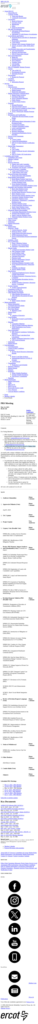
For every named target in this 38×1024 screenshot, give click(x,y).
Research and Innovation (19, 52)
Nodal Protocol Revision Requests (22, 233)
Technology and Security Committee (22, 167)
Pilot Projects (12, 271)
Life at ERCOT (16, 70)
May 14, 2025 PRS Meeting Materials (12, 835)
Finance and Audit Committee (20, 164)
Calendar (26, 856)
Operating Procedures (18, 256)
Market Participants (13, 223)
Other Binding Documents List (21, 294)
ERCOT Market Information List (10, 866)
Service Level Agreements (15, 136)
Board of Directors (17, 21)
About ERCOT (8, 11)
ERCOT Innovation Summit (20, 54)
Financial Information (18, 27)
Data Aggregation (13, 330)
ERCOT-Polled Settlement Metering (22, 325)
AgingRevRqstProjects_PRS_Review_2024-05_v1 (16, 832)
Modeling (11, 378)
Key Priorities (12, 299)
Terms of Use (30, 1002)
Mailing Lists (32, 983)
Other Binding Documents (16, 292)
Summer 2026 (16, 65)
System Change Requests (19, 287)
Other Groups (12, 220)
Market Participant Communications (18, 93)
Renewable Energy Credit (19, 110)
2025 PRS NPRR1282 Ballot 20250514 (12, 809)
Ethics (13, 26)
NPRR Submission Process (20, 235)
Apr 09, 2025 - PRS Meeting (12, 786)
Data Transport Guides (18, 251)
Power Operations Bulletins (20, 98)
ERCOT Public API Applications (21, 154)
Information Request (18, 82)
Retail (10, 314)
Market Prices (12, 312)
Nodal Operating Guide (19, 254)
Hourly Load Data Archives (20, 356)
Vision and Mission (17, 16)
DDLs (13, 147)
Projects (10, 113)
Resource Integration (18, 131)
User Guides (15, 149)
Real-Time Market (13, 309)
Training (10, 138)
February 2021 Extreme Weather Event (23, 44)
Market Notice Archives (19, 95)
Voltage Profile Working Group (21, 208)
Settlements (11, 342)
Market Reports (12, 343)
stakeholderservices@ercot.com (20, 438)
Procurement (11, 75)
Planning (10, 370)
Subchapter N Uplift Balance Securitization (24, 34)
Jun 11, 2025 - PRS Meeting (12, 790)
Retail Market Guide (18, 261)
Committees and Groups (11, 156)
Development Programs (19, 72)
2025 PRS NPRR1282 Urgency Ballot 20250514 (15, 812)
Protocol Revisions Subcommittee (14, 848)
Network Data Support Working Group (23, 195)
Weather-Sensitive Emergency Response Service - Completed (23, 283)
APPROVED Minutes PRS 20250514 (12, 805)
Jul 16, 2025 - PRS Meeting (12, 791)
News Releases (16, 60)
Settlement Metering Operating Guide (23, 263)
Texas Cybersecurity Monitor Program (23, 111)
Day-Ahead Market (13, 307)
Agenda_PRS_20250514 (8, 822)
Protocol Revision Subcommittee (17, 174)
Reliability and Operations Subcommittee (20, 187)
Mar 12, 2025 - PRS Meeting (12, 785)
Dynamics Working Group (19, 190)
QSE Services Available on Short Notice (23, 108)
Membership (15, 24)
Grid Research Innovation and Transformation (21, 49)
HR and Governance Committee (21, 166)
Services (6, 83)
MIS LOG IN (5, 1)
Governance (11, 19)
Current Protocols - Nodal (19, 230)
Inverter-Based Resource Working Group (24, 192)
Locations (11, 78)
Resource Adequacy (14, 366)
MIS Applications (13, 865)
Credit (13, 120)
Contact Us (11, 80)
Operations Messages (18, 97)
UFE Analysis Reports (18, 340)
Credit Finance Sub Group (19, 172)
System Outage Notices (18, 101)
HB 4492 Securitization (15, 29)
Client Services (12, 87)
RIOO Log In (12, 386)
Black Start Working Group (20, 189)
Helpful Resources (17, 59)
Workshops (11, 222)
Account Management (18, 88)
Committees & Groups (21, 852)
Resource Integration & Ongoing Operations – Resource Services (17, 867)
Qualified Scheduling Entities (20, 126)
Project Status (25, 863)
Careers (10, 69)
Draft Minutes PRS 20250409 (9, 825)
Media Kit (15, 57)
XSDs (13, 152)
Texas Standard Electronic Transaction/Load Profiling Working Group (24, 184)
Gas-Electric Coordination (19, 376)
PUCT (10, 161)
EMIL (10, 383)
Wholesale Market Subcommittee (17, 210)
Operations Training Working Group (22, 197)
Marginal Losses (16, 310)
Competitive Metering (18, 323)
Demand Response (17, 105)
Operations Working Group (20, 198)
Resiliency (11, 371)
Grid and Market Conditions (16, 391)
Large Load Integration (18, 128)
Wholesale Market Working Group (22, 217)
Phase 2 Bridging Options (19, 243)
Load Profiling (12, 317)
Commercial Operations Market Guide (23, 249)
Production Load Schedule (19, 365)
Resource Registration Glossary (21, 259)
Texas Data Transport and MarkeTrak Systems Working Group (23, 181)
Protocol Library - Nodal (19, 231)
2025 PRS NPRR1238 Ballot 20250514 (12, 815)
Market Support (16, 90)
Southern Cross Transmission (20, 245)
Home (6, 394)
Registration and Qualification (17, 115)
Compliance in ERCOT (15, 289)
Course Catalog (16, 139)
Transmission (12, 363)
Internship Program (17, 73)
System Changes (13, 286)
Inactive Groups (12, 218)
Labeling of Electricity (18, 315)
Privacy (8, 1008)
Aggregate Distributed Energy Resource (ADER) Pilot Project (23, 273)
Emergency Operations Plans (20, 246)
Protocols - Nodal (13, 228)
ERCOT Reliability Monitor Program (19, 67)
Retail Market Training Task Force (22, 179)
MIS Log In (11, 384)
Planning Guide (16, 258)
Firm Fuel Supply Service (19, 106)
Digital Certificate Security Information (23, 151)
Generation (11, 350)
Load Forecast (16, 361)
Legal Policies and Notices (16, 36)
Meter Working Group (18, 194)
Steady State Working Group (20, 207)
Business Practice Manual (15, 291)
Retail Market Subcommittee (16, 177)
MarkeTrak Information (18, 92)
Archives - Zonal (13, 240)
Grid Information (9, 345)
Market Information (10, 302)
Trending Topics (16, 62)
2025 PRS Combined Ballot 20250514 (12, 818)
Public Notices (16, 100)
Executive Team (16, 22)
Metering (10, 322)
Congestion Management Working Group (24, 212)
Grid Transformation (18, 50)
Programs (11, 103)
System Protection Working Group (22, 205)
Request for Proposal (18, 77)
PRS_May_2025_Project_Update (10, 828)
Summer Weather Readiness (20, 374)
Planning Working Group (19, 203)
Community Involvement (19, 18)
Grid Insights (15, 64)
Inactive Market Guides (18, 269)
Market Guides (12, 248)
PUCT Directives (13, 241)
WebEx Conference (29, 411)
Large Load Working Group (20, 171)
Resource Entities (17, 129)
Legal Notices (16, 42)
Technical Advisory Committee (17, 169)
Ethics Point (4, 863)
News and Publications (14, 55)
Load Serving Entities (18, 124)
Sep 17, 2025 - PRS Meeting (12, 794)
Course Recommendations (19, 141)
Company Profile (13, 14)
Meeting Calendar (13, 159)
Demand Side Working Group (20, 213)
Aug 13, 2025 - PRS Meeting (13, 793)
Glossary (10, 856)
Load (9, 355)
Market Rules (8, 225)
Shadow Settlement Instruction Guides (23, 338)
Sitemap (3, 1008)
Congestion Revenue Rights (16, 305)
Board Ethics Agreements (19, 41)
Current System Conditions (16, 348)
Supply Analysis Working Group (21, 215)
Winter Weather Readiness (19, 373)
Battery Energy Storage (18, 300)
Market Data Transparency (16, 146)
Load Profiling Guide (18, 253)
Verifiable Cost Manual (18, 268)
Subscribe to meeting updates (9, 798)
